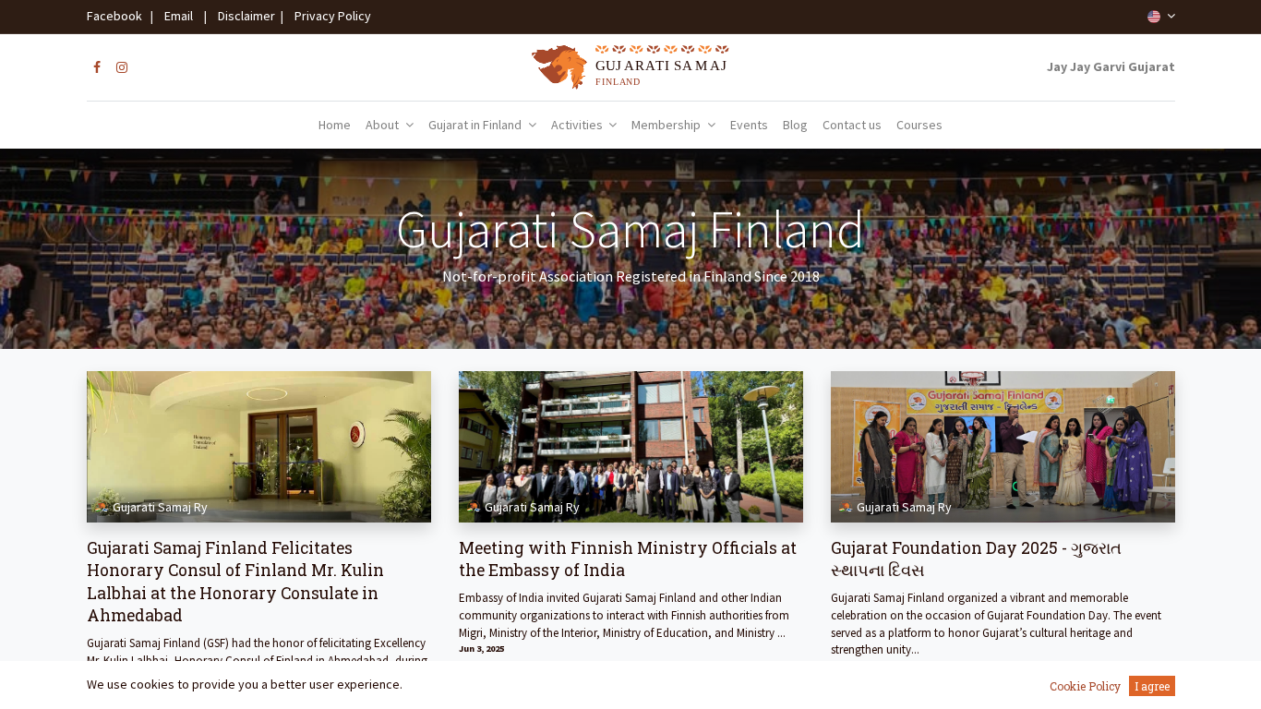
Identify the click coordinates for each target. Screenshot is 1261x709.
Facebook (117, 15)
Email (178, 15)
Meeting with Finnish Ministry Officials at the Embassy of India (628, 559)
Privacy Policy (328, 15)
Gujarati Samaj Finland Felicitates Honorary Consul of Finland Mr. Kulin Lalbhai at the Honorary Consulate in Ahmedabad (235, 582)
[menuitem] (334, 125)
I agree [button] (1152, 686)
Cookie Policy (1085, 686)
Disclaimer (244, 15)
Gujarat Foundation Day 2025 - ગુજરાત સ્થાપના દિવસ (976, 559)
